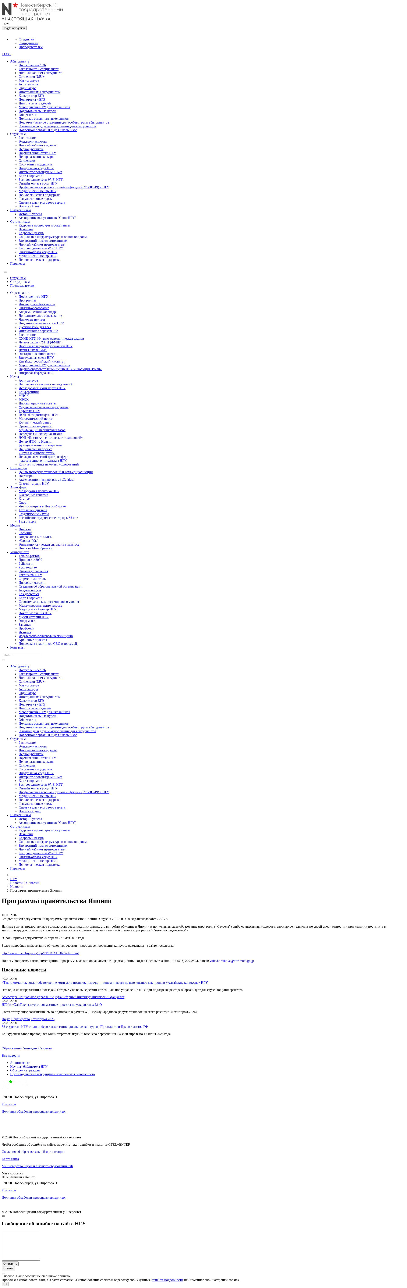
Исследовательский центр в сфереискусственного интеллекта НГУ (43, 458)
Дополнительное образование (40, 315)
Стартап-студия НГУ (34, 483)
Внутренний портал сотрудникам (43, 240)
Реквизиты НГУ (30, 575)
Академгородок (30, 590)
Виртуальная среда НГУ (36, 168)
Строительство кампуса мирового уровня (49, 601)
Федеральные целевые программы (43, 407)
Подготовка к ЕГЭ (32, 99)
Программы (27, 300)
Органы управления (33, 571)
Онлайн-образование (34, 308)
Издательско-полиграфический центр (46, 636)
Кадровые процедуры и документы (44, 225)
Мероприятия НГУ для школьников (44, 107)
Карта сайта (10, 1159)
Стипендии (27, 160)
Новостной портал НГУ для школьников (48, 130)
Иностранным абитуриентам (39, 92)
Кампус (24, 498)
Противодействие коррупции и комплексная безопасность (52, 1074)
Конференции (29, 392)
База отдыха (27, 521)
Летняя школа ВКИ (33, 350)
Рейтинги (26, 563)
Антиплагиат (19, 1062)
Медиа (15, 525)
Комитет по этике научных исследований (49, 464)
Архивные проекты (33, 640)
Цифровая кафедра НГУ (36, 373)
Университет (19, 552)
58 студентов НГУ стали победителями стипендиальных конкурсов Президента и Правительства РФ (75, 1026)
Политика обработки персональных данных (34, 1111)
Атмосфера (18, 487)
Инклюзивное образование (38, 331)
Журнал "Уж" (28, 540)
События (25, 533)
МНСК (24, 395)
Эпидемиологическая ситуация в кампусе (49, 544)
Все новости (11, 1055)
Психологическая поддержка (39, 195)
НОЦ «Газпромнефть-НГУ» (39, 415)
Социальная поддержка (36, 164)
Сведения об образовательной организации (50, 586)
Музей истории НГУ (34, 617)
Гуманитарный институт (73, 997)
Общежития (27, 115)
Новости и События (24, 883)
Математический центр (36, 418)
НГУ (13, 879)
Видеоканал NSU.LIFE (35, 537)
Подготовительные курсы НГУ (41, 323)
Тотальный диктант (33, 510)
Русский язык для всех (35, 327)
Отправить (10, 1263)
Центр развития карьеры (36, 156)
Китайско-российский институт (42, 361)
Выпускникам (20, 210)
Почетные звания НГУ (35, 613)
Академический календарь (38, 312)
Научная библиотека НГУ (37, 153)
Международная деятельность (40, 605)
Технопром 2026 (42, 1019)
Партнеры (17, 263)
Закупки (25, 624)
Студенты (45, 1048)
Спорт (23, 502)
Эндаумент (27, 620)
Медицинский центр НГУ (37, 191)
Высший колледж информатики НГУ (45, 346)
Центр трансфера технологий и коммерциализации (56, 472)
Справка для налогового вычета (42, 202)
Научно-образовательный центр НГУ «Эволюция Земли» (60, 369)
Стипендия (29, 1048)
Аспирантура (28, 84)
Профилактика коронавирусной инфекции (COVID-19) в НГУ (64, 187)
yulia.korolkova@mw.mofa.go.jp (232, 961)
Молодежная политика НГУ (39, 491)
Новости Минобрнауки (35, 548)
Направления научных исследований (45, 384)
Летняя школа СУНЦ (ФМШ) (40, 342)
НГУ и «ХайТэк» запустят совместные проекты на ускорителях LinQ (52, 1004)
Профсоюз (26, 628)
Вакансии (26, 229)
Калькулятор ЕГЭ (31, 95)
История (25, 632)
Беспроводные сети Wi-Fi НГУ (41, 179)
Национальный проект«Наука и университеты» (37, 451)
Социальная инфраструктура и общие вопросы (53, 237)
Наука (14, 376)
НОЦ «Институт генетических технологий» (51, 437)
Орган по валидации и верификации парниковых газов (42, 428)
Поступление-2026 (32, 65)
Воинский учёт (30, 206)
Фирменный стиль (32, 579)
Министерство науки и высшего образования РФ (37, 1166)
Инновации (18, 468)
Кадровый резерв (31, 233)
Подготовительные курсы (37, 111)
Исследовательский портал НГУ (42, 388)
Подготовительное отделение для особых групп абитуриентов (64, 122)
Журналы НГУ (29, 411)
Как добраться (29, 594)
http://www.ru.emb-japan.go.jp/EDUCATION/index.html (40, 953)
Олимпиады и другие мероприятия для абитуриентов (57, 126)
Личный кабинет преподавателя (42, 244)
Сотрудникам (28, 43)
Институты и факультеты (37, 304)
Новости (25, 529)
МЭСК (24, 399)
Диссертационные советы (37, 403)
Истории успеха (30, 214)
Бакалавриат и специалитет (39, 69)
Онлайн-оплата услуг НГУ (38, 183)
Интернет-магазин (32, 582)
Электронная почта (33, 141)
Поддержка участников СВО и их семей (48, 643)
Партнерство (20, 1019)
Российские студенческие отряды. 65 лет (48, 518)
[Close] (3, 1216)
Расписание (27, 137)
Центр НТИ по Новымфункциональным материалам (40, 443)
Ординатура (27, 88)
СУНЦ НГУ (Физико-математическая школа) (51, 338)
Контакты (17, 647)
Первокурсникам (31, 149)
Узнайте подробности (167, 1280)
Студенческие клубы (34, 514)
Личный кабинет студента (38, 145)
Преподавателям (31, 47)
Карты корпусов (30, 176)
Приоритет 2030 (30, 559)
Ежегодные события (33, 495)
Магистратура (29, 80)
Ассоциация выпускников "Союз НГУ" (47, 218)
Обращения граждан (25, 1070)
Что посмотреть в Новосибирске (42, 506)
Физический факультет (107, 997)
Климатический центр (35, 422)
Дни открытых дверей (35, 103)
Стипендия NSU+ (32, 76)
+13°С (6, 54)
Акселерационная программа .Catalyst (46, 479)
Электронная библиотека (37, 354)
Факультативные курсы (36, 198)
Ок (5, 1284)
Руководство (28, 567)
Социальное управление (36, 997)
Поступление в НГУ (33, 296)
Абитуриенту (19, 61)
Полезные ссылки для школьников (44, 118)
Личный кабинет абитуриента (40, 73)
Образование (19, 293)
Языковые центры (32, 319)
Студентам (26, 39)
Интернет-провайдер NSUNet (40, 172)
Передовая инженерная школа (40, 434)
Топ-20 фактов (29, 556)
